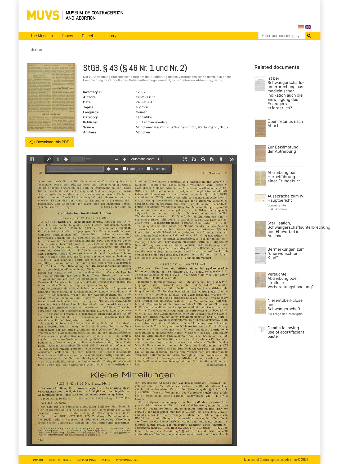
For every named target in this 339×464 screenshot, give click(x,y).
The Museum (41, 36)
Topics (67, 36)
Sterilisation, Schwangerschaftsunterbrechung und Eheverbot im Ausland (286, 229)
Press (106, 460)
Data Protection (60, 460)
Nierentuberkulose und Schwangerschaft (285, 304)
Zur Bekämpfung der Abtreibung (282, 149)
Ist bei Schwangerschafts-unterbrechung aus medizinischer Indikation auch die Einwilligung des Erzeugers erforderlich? (285, 93)
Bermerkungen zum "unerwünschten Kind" (286, 253)
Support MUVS (86, 460)
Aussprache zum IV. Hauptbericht (285, 198)
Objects (89, 36)
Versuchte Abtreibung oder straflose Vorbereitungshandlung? (286, 280)
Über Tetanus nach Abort (285, 123)
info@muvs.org (126, 460)
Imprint (38, 460)
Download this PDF (52, 141)
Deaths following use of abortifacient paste (285, 332)
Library (110, 36)
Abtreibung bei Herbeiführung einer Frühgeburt (283, 176)
